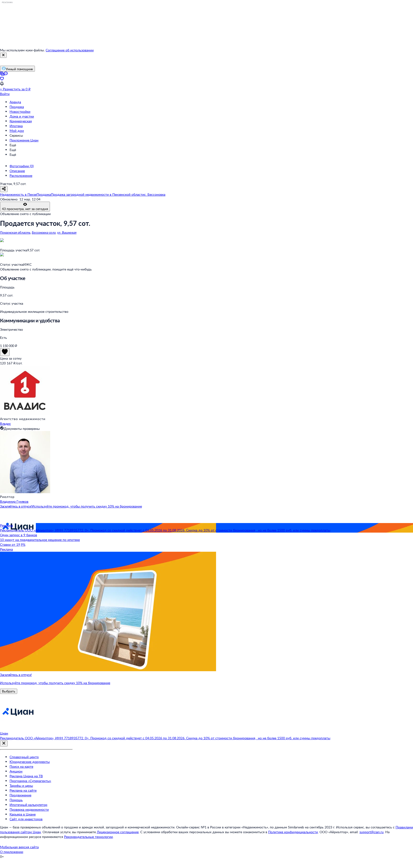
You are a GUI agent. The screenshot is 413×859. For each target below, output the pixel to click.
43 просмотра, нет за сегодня (25, 208)
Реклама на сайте (23, 790)
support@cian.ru (371, 832)
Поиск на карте (21, 766)
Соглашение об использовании (70, 50)
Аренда (15, 102)
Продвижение (20, 795)
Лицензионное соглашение (118, 832)
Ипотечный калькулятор (28, 804)
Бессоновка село (44, 232)
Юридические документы (30, 761)
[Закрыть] (3, 55)
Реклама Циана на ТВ (26, 776)
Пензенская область (15, 232)
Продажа (17, 106)
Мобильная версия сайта (19, 847)
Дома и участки (22, 116)
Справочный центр (24, 757)
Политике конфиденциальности (293, 832)
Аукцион (16, 771)
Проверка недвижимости (29, 809)
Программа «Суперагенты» (30, 780)
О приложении (11, 851)
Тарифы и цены (21, 785)
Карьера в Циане (23, 814)
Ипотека (16, 126)
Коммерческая (21, 121)
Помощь (16, 800)
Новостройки (20, 111)
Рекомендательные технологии (88, 836)
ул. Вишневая (66, 232)
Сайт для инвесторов (26, 819)
